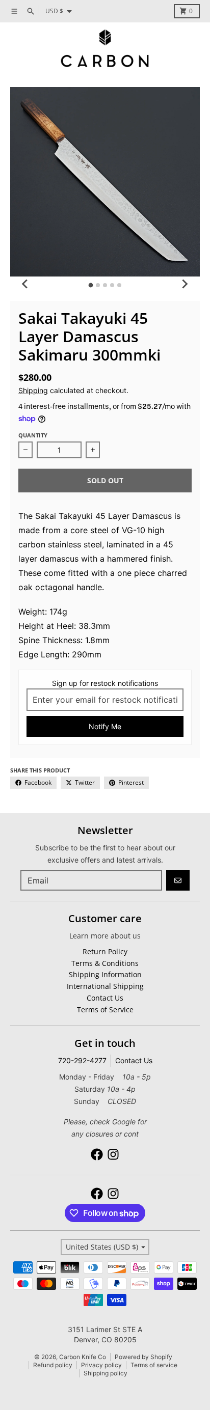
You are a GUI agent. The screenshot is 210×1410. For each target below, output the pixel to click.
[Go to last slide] (25, 284)
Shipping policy (105, 1373)
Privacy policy (101, 1365)
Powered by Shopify (143, 1357)
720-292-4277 (82, 1060)
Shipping (33, 390)
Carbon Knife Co (82, 1357)
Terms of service (153, 1365)
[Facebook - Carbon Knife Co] (97, 1154)
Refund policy (52, 1365)
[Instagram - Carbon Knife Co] (113, 1154)
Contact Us (133, 1060)
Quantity (32, 435)
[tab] (91, 285)
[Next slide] (184, 284)
